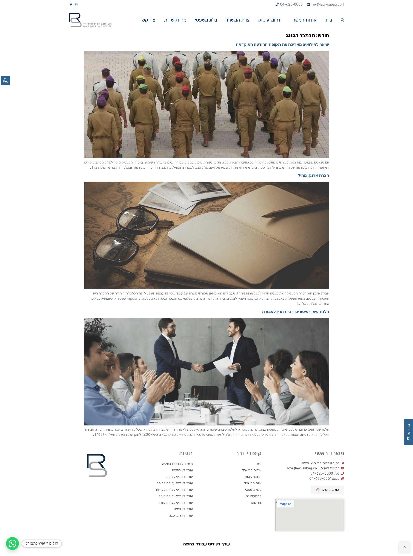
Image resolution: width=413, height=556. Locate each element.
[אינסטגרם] (76, 4)
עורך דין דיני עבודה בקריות (174, 489)
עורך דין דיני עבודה (179, 477)
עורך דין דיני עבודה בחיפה (174, 483)
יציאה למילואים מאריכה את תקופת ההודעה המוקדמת (282, 44)
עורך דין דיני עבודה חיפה (175, 496)
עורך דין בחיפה (182, 470)
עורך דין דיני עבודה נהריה (175, 502)
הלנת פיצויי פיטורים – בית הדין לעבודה (295, 311)
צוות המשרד (238, 20)
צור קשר (147, 20)
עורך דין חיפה (183, 509)
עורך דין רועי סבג (181, 515)
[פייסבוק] (71, 4)
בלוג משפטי (206, 20)
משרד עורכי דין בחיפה (177, 464)
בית (328, 20)
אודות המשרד (303, 20)
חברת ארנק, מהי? (313, 175)
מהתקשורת (175, 20)
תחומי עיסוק (270, 20)
